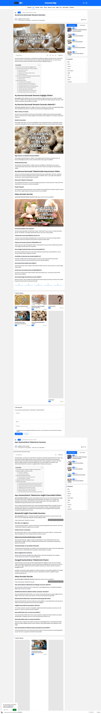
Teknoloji (69, 77)
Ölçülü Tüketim (22, 78)
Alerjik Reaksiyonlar (23, 74)
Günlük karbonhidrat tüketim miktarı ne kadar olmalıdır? (30, 484)
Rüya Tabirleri (70, 70)
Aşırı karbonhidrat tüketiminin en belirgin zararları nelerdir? (31, 483)
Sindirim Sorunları (22, 71)
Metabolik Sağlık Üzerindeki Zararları (24, 471)
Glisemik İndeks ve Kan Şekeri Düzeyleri (27, 477)
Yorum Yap (92, 712)
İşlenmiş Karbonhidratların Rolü (23, 475)
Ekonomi (69, 66)
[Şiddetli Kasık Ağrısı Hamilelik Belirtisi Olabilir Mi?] (39, 302)
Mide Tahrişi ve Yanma (23, 70)
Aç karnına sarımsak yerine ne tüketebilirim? (28, 90)
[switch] (21, 3)
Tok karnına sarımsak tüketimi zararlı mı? (27, 83)
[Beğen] (47, 55)
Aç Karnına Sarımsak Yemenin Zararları (24, 197)
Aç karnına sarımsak (20, 107)
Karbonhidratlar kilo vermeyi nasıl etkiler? (27, 488)
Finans (68, 68)
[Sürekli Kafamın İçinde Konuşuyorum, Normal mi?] (22, 356)
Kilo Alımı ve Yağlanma (23, 472)
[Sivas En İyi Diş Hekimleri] (77, 36)
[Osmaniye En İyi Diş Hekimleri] (77, 47)
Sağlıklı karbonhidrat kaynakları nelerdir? (27, 487)
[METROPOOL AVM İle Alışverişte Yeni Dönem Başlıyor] (77, 30)
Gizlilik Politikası (5, 709)
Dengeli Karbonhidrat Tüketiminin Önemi (25, 480)
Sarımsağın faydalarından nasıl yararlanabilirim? (28, 86)
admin (19, 18)
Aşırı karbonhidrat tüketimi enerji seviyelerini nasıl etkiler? (30, 491)
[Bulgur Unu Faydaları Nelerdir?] (22, 302)
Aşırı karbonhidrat (19, 516)
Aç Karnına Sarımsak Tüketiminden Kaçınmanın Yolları (28, 75)
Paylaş (98, 712)
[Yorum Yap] (50, 55)
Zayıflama (69, 81)
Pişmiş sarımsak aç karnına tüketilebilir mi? (27, 84)
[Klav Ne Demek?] (55, 302)
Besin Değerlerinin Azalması (24, 478)
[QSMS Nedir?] (55, 356)
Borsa (68, 64)
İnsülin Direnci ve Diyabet (24, 474)
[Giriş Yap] (86, 3)
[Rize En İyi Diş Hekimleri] (77, 42)
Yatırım (68, 79)
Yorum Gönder (19, 433)
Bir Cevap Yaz (19, 407)
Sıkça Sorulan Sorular (21, 80)
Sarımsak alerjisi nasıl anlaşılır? (25, 81)
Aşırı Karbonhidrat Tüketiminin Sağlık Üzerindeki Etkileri (28, 469)
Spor (68, 75)
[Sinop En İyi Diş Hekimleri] (77, 53)
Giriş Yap (26, 433)
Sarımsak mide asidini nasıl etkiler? (26, 89)
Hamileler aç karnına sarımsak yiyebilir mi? (27, 87)
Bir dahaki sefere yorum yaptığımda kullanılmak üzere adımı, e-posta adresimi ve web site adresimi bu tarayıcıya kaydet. (39, 431)
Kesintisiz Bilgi (50, 3)
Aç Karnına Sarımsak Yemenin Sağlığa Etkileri (26, 67)
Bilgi (68, 61)
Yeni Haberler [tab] (82, 25)
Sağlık (68, 72)
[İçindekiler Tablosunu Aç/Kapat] (38, 65)
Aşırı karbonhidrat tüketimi (21, 498)
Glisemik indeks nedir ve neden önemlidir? (27, 490)
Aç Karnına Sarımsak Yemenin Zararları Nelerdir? (27, 68)
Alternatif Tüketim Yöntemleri (25, 77)
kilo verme (28, 612)
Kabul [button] (14, 709)
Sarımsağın (18, 98)
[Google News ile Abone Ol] (19, 55)
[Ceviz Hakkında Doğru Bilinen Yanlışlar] (39, 356)
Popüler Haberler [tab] (71, 25)
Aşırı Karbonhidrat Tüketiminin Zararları (24, 579)
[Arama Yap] (84, 3)
